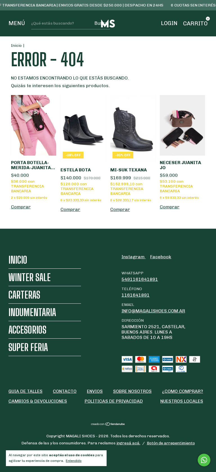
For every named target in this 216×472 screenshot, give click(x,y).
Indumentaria (32, 312)
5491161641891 (140, 279)
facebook (160, 256)
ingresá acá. (128, 443)
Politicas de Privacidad (114, 401)
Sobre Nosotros (132, 391)
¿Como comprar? (182, 391)
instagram (134, 256)
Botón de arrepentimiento (171, 443)
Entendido (74, 461)
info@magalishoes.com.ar (153, 311)
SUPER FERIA (28, 347)
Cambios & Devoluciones (37, 401)
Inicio (16, 45)
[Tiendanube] (108, 424)
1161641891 (136, 295)
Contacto (64, 391)
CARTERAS (24, 295)
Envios (95, 391)
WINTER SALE (29, 277)
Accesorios (27, 330)
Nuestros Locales (181, 401)
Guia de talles (25, 391)
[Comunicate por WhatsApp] (204, 460)
